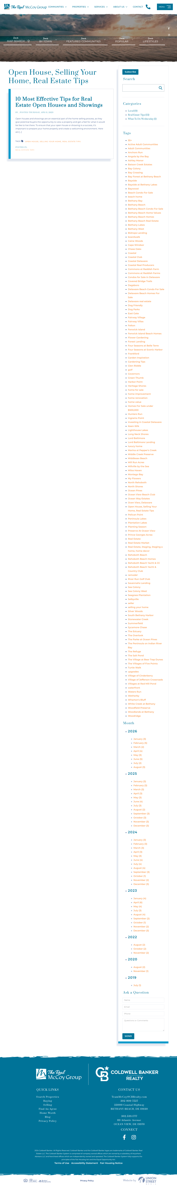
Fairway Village (136, 317)
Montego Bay (135, 474)
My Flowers (134, 478)
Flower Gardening (138, 337)
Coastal (132, 253)
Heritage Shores (137, 386)
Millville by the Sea (138, 466)
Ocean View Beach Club (141, 494)
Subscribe (130, 72)
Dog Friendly (135, 305)
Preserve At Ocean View (141, 531)
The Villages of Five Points (143, 663)
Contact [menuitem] (138, 6)
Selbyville (133, 599)
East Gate (133, 313)
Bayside (132, 180)
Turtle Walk (134, 667)
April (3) (137, 793)
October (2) (139, 949)
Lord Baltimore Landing (141, 442)
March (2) (138, 747)
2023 (132, 891)
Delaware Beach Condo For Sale (146, 289)
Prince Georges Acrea (140, 535)
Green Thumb (136, 378)
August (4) (139, 868)
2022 (132, 937)
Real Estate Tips (24, 150)
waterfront (134, 688)
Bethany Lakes (136, 225)
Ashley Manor (135, 160)
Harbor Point (135, 382)
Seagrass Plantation (139, 595)
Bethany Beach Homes (141, 217)
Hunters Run (135, 414)
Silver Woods (135, 611)
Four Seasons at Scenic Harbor (145, 349)
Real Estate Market (138, 543)
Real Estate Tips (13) (138, 114)
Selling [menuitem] (47, 1105)
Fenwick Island (136, 329)
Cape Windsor (136, 245)
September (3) (141, 813)
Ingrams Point (136, 418)
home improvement (139, 394)
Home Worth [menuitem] (48, 1113)
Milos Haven (135, 470)
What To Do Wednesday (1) (142, 118)
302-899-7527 (129, 1101)
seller (131, 603)
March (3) (138, 789)
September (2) (141, 918)
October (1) (139, 876)
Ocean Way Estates (139, 498)
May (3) (137, 755)
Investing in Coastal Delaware (145, 422)
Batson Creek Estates (140, 164)
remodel (132, 575)
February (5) (140, 743)
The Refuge (134, 651)
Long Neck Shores (138, 434)
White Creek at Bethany (141, 704)
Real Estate (134, 539)
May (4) (137, 906)
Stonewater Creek (138, 619)
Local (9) (132, 110)
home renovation (137, 398)
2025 (132, 774)
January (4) (139, 898)
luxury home (135, 446)
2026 (132, 731)
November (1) (140, 971)
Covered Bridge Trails (140, 281)
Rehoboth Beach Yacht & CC (144, 563)
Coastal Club (135, 257)
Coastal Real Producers (141, 265)
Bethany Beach (136, 205)
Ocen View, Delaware (140, 502)
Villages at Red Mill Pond (142, 684)
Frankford (133, 354)
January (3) (139, 739)
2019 (132, 978)
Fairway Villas (135, 321)
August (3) (139, 767)
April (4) (137, 751)
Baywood (133, 188)
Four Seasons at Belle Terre (143, 345)
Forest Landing (136, 341)
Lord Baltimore (136, 438)
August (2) (139, 809)
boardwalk (134, 237)
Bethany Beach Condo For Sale (145, 209)
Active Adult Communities (143, 144)
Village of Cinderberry (140, 675)
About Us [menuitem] (118, 6)
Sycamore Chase (137, 627)
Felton (131, 325)
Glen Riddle (134, 366)
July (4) (137, 864)
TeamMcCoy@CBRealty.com (129, 1096)
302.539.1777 (129, 1116)
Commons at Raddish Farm (143, 269)
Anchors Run (135, 152)
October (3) (139, 817)
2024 (132, 832)
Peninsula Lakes (137, 519)
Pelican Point (135, 515)
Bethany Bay (135, 201)
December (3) (141, 826)
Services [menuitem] (99, 6)
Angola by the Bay (138, 156)
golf (130, 370)
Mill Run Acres (136, 462)
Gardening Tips (136, 362)
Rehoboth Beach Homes (142, 559)
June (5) (137, 759)
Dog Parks (134, 309)
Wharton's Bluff (137, 700)
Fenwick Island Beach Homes (144, 333)
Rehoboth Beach (137, 555)
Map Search (16, 40)
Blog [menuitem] (47, 1117)
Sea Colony (134, 587)
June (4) (138, 801)
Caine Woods (135, 241)
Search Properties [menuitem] (47, 1096)
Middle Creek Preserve (140, 454)
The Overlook (135, 635)
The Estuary (134, 631)
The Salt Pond (136, 655)
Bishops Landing (137, 233)
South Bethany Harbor (140, 615)
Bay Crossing (135, 172)
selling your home (138, 607)
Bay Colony (134, 168)
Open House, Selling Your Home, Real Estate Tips (53, 142)
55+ (130, 140)
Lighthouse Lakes (138, 430)
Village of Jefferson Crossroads (145, 680)
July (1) (137, 985)
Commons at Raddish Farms (144, 273)
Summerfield (135, 623)
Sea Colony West (137, 591)
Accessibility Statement (84, 1163)
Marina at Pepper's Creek (142, 450)
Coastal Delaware (138, 261)
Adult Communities (139, 148)
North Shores (135, 486)
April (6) (137, 902)
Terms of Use (61, 1163)
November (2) (141, 880)
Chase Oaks (134, 249)
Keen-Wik (133, 426)
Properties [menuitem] (79, 6)
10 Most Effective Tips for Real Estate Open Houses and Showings (59, 102)
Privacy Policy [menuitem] (48, 1121)
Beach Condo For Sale (140, 193)
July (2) (137, 763)
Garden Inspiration (138, 358)
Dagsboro (133, 285)
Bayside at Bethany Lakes (142, 184)
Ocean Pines (135, 490)
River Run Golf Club (139, 579)
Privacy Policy (87, 1180)
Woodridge (134, 716)
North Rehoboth (137, 482)
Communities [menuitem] (56, 6)
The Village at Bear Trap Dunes (145, 659)
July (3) (137, 805)
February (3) (140, 785)
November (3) (141, 821)
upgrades (133, 671)
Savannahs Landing (139, 583)
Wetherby (133, 696)
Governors (134, 374)
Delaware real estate (139, 301)
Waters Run (134, 692)
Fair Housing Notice (111, 1163)
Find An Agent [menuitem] (48, 1109)
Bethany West (136, 229)
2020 (132, 959)
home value (134, 402)
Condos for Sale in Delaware (144, 277)
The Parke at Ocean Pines (142, 639)
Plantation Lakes (137, 523)
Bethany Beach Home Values (144, 213)
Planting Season (137, 527)
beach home (135, 197)
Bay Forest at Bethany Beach (144, 176)
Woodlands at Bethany (141, 712)
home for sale (135, 390)
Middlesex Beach (137, 458)
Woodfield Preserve (139, 708)
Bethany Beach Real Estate (143, 221)
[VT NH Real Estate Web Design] (139, 1181)
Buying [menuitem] (47, 1101)
